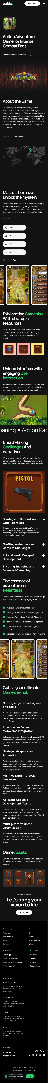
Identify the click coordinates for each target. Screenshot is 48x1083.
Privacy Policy (17, 1067)
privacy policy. (13, 1078)
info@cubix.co (9, 1055)
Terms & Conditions (29, 1067)
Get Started (24, 912)
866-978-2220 (9, 1052)
